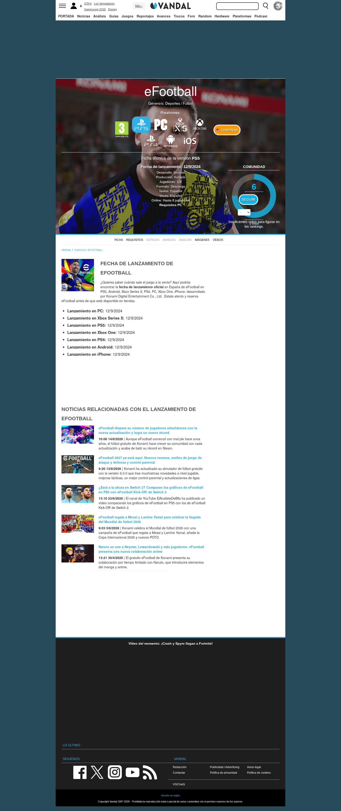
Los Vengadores (104, 3)
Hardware (222, 16)
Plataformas (242, 16)
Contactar (179, 772)
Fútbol (188, 103)
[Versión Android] (170, 140)
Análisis (99, 16)
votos (254, 223)
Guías (114, 16)
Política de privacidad (223, 772)
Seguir (248, 199)
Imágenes (202, 240)
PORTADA (66, 16)
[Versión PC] (160, 124)
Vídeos (218, 240)
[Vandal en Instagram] (114, 772)
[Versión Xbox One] (199, 124)
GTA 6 (88, 3)
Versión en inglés (170, 795)
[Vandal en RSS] (149, 772)
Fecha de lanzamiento (161, 167)
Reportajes (145, 16)
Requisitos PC (170, 205)
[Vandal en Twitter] (97, 772)
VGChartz (179, 784)
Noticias (83, 16)
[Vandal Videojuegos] (170, 5)
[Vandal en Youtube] (132, 772)
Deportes (172, 103)
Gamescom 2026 (95, 9)
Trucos (179, 16)
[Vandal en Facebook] (79, 772)
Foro (191, 16)
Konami (179, 172)
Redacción (180, 767)
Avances (163, 16)
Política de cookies (259, 772)
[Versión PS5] (141, 124)
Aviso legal (254, 767)
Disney (112, 9)
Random (205, 16)
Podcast (260, 16)
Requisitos (134, 240)
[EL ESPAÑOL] (278, 5)
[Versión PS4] (151, 140)
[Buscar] (265, 6)
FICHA (119, 240)
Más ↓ (139, 6)
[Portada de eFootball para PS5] (77, 274)
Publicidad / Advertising (224, 767)
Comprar (229, 130)
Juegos (127, 16)
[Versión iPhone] (190, 140)
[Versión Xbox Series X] (180, 124)
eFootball (170, 90)
